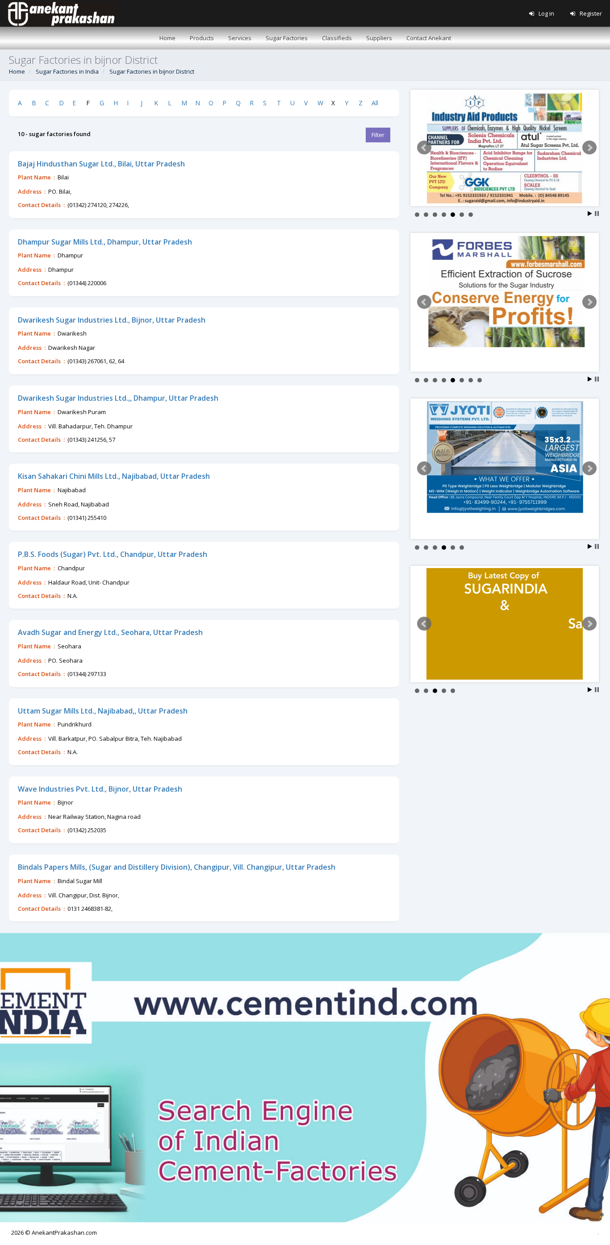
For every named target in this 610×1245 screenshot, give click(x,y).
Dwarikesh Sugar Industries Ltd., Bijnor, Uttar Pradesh (111, 320)
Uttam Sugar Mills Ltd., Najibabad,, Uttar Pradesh (103, 711)
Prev (424, 148)
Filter (378, 135)
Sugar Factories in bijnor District (151, 71)
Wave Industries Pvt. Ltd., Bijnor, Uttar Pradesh (100, 789)
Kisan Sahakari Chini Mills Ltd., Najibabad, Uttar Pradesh (114, 476)
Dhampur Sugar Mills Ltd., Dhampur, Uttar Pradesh (105, 242)
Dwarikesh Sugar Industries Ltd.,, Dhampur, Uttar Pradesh (118, 398)
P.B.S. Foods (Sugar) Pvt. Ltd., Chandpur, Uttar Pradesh (112, 554)
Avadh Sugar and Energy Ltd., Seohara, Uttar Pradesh (110, 632)
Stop (597, 213)
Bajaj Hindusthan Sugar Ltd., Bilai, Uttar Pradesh (101, 164)
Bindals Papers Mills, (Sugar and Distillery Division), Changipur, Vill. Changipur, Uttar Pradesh (176, 867)
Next (589, 148)
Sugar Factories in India (67, 71)
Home (17, 71)
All (375, 103)
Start (590, 213)
